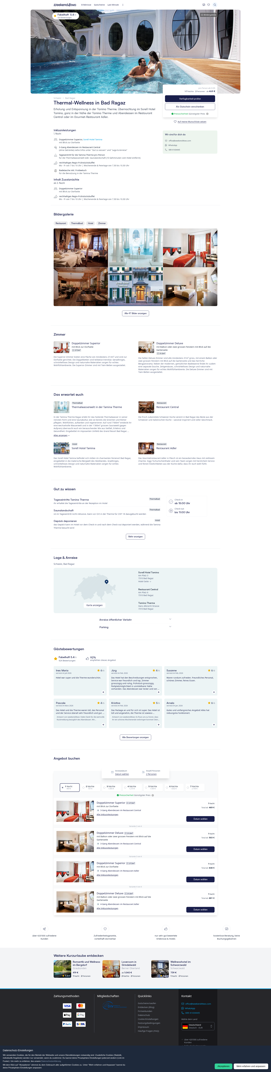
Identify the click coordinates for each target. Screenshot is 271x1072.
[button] (75, 811)
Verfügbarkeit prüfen (190, 98)
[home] (65, 5)
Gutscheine (99, 4)
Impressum (143, 1026)
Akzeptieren (224, 1066)
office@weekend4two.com (180, 140)
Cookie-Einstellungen (148, 1019)
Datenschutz (144, 1015)
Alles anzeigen (60, 435)
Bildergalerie (210, 14)
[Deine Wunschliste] (209, 4)
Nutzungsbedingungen (149, 1023)
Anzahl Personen (153, 770)
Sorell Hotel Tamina (92, 139)
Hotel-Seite (143, 581)
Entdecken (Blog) (146, 1007)
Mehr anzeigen (135, 536)
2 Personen (151, 774)
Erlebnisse (86, 4)
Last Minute (113, 4)
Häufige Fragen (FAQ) (148, 1030)
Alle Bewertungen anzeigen (135, 737)
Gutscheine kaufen (147, 1003)
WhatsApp (172, 145)
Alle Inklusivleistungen (107, 814)
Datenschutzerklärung (51, 1061)
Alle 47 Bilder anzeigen (135, 313)
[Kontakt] (204, 4)
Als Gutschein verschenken (190, 106)
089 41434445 (174, 149)
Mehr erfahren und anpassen (251, 1066)
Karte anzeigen (95, 605)
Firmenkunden (145, 1011)
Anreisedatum (121, 770)
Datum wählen (122, 774)
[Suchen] (214, 4)
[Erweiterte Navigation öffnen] (124, 4)
